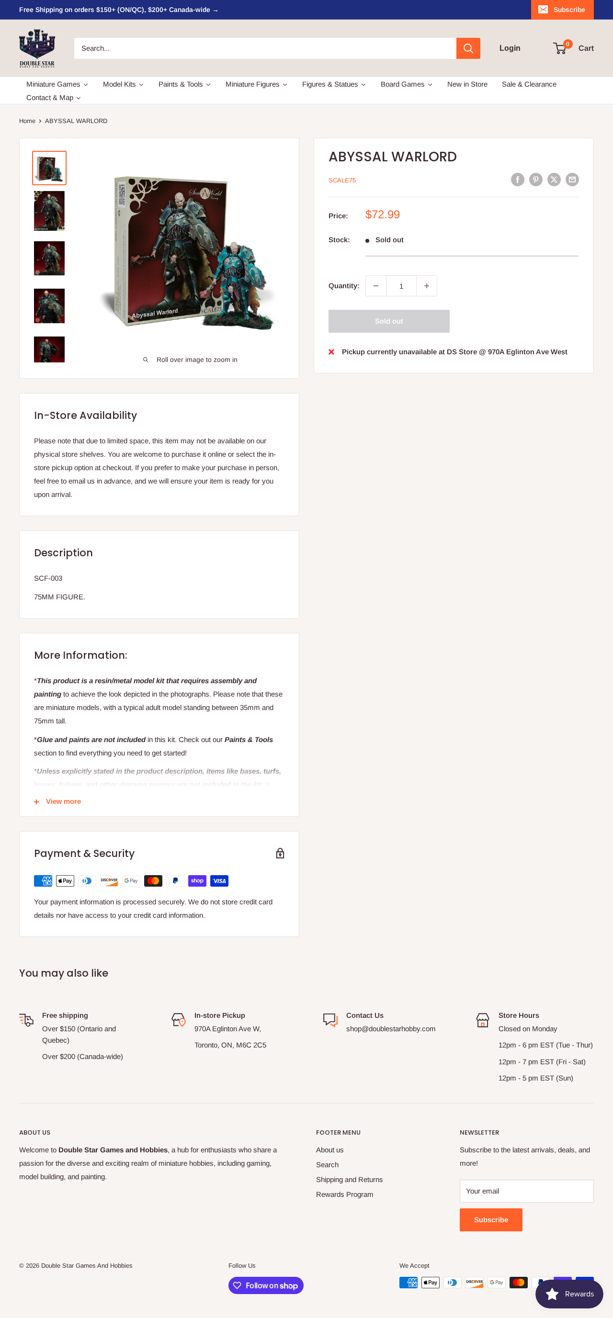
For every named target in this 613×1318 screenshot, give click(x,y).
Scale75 (342, 180)
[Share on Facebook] (517, 179)
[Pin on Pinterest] (536, 179)
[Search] (468, 48)
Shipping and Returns (349, 1179)
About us (330, 1150)
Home (27, 120)
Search (327, 1164)
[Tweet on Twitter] (554, 179)
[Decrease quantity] (376, 286)
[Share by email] (572, 179)
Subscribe (569, 9)
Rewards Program (345, 1194)
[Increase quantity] (427, 286)
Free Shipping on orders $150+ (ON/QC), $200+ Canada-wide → (119, 9)
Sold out (389, 321)
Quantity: (344, 286)
